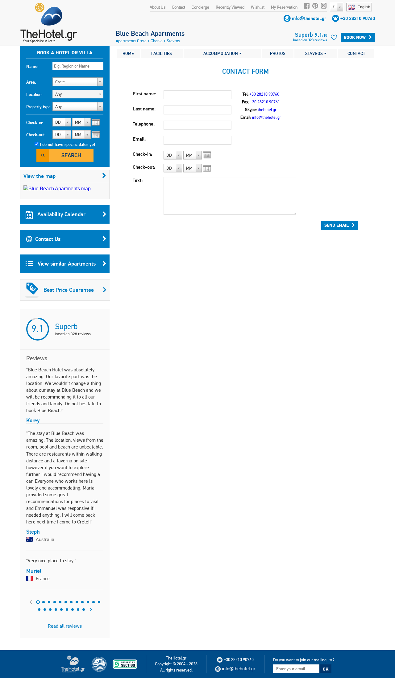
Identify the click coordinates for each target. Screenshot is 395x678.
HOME (128, 53)
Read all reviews (65, 626)
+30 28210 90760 (357, 18)
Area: (31, 82)
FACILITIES (161, 53)
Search (71, 155)
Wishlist (257, 7)
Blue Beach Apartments (150, 33)
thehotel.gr (267, 109)
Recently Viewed (230, 7)
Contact (178, 7)
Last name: (144, 108)
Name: (32, 66)
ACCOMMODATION (221, 53)
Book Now (355, 37)
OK (325, 669)
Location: (34, 94)
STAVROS (314, 53)
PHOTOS (277, 53)
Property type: (39, 107)
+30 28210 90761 (265, 102)
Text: (138, 180)
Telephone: (144, 124)
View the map (39, 176)
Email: (139, 139)
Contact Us (47, 238)
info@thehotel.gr (309, 18)
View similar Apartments (66, 263)
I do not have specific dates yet (67, 144)
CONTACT (356, 53)
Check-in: (34, 122)
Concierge (200, 7)
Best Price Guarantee (69, 289)
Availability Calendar (60, 214)
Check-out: (36, 135)
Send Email (336, 225)
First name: (144, 93)
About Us (157, 7)
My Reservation (284, 7)
